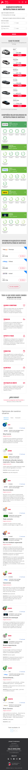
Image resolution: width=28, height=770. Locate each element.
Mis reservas (14, 743)
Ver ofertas (22, 256)
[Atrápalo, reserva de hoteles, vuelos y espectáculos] (2, 2)
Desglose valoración (7, 436)
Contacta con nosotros (14, 746)
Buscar (14, 34)
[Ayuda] (22, 2)
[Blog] (8, 759)
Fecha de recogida (5, 20)
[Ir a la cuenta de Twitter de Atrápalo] (11, 759)
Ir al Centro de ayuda (14, 745)
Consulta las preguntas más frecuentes (14, 400)
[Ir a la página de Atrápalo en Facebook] (14, 759)
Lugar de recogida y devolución (7, 12)
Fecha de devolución (5, 26)
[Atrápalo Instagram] (17, 759)
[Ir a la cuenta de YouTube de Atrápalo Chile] (20, 759)
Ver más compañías (14, 286)
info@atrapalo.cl (15, 752)
